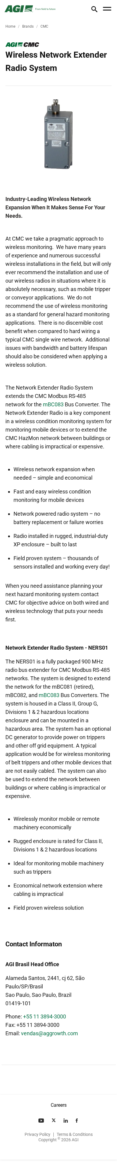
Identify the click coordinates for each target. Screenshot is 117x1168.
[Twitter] (54, 1120)
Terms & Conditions (75, 1134)
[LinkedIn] (66, 1120)
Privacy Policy (37, 1134)
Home (10, 26)
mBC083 (53, 404)
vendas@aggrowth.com (49, 1033)
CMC (44, 26)
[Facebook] (77, 1120)
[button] (94, 10)
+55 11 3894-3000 (44, 1016)
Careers (59, 1105)
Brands (28, 26)
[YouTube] (41, 1120)
